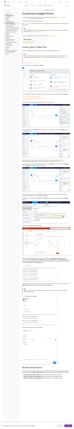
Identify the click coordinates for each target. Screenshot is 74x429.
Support (50, 5)
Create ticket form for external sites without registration (34, 98)
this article (61, 161)
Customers (40, 5)
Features (26, 5)
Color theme (7, 37)
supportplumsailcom (37, 31)
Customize (59, 425)
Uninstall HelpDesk (8, 45)
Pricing (45, 5)
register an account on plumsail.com (31, 62)
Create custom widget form (11, 24)
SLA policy (7, 33)
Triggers (6, 18)
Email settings (7, 17)
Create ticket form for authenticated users (31, 96)
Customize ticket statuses (10, 39)
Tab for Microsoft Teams (9, 21)
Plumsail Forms (27, 23)
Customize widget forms (9, 23)
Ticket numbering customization (11, 42)
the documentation (53, 35)
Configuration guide (34, 10)
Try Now (67, 5)
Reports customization (9, 40)
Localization (7, 34)
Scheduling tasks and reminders (11, 30)
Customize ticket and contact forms (11, 27)
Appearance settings (9, 36)
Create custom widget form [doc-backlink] (34, 47)
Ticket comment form (27, 99)
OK (68, 425)
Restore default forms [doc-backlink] (32, 367)
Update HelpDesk (8, 43)
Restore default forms (28, 42)
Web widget (7, 20)
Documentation (33, 5)
